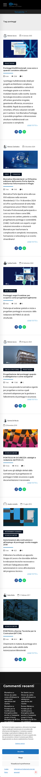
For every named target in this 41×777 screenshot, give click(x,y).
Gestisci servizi (20, 743)
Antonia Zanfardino (13, 147)
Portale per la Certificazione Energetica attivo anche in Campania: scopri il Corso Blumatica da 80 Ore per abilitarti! (12, 715)
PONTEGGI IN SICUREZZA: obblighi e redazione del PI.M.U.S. (19, 459)
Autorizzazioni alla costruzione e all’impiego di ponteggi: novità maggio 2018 (20, 542)
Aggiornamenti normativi (13, 532)
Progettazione (9, 63)
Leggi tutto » (32, 125)
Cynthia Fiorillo (12, 263)
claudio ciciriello (12, 504)
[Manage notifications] (36, 772)
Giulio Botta (11, 595)
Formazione (16, 174)
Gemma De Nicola (12, 421)
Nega (20, 758)
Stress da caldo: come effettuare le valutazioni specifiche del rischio (11, 699)
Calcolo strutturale (12, 369)
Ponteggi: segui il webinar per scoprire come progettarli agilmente (20, 296)
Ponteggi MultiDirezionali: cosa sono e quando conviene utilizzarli (20, 69)
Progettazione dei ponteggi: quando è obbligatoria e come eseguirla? (19, 375)
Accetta (20, 752)
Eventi (7, 174)
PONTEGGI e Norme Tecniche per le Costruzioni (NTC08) (19, 632)
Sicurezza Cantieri (11, 453)
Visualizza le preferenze (20, 764)
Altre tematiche (10, 291)
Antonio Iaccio (12, 36)
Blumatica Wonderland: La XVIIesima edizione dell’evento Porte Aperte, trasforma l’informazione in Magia (20, 181)
